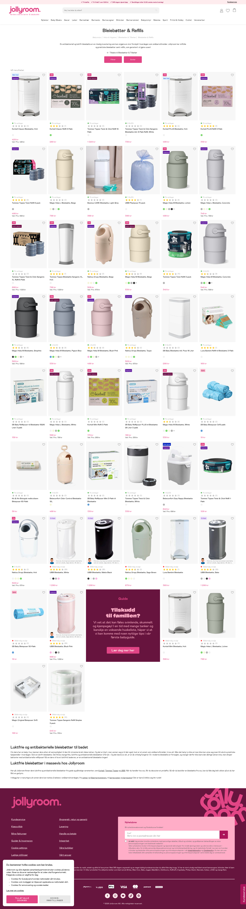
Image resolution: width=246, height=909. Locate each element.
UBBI (123, 770)
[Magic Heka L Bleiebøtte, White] (56, 209)
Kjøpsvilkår (17, 826)
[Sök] (156, 10)
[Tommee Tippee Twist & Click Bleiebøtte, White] (126, 505)
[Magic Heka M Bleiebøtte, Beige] (166, 209)
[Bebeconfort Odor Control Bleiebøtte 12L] (51, 505)
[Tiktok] (130, 895)
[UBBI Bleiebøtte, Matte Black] (53, 579)
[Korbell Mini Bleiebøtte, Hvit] (164, 652)
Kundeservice (232, 2)
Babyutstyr (97, 37)
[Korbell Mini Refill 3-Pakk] (88, 431)
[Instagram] (115, 895)
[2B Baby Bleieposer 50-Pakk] (13, 652)
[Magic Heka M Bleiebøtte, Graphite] (172, 209)
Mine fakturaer (19, 833)
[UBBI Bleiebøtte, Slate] (56, 579)
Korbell (101, 770)
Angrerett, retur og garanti (73, 819)
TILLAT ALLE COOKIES (22, 899)
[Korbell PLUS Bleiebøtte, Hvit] (164, 135)
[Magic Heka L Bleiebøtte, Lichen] (59, 209)
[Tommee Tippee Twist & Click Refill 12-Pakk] (88, 135)
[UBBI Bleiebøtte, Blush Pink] (59, 579)
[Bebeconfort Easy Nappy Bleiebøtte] (164, 505)
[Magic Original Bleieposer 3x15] (13, 726)
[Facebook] (107, 895)
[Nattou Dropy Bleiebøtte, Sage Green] (96, 283)
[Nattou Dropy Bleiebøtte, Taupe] (91, 283)
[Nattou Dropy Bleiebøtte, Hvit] (94, 283)
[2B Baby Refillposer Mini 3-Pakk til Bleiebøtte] (88, 505)
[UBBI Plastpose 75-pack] (126, 209)
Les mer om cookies (15, 890)
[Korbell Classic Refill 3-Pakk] (51, 135)
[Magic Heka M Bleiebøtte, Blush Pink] (88, 357)
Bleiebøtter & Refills (145, 37)
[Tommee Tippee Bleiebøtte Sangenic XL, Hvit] (51, 283)
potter (85, 778)
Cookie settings (19, 847)
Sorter (132, 59)
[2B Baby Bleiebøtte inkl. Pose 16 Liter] (164, 357)
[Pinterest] (138, 895)
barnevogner (115, 778)
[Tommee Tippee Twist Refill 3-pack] (164, 283)
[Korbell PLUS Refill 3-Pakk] (202, 135)
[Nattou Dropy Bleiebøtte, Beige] (88, 283)
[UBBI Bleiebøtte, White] (51, 579)
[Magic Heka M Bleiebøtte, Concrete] (169, 209)
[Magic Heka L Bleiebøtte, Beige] (51, 209)
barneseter (127, 778)
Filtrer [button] (113, 59)
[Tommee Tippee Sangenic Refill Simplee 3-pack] (51, 726)
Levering (63, 826)
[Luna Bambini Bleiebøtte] (164, 579)
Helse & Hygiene (109, 37)
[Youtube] (123, 895)
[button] (227, 10)
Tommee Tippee (111, 770)
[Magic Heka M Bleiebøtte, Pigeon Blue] (51, 357)
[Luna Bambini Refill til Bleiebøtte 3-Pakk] (202, 357)
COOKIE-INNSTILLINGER (55, 899)
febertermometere (98, 778)
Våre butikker (66, 847)
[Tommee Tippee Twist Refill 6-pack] (13, 209)
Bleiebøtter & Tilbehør (127, 37)
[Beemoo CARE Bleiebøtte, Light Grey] (88, 209)
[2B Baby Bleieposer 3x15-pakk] (202, 431)
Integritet (64, 840)
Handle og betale (67, 833)
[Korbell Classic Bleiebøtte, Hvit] (13, 135)
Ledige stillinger (19, 855)
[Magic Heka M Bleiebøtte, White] (164, 431)
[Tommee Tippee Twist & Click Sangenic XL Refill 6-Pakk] (13, 283)
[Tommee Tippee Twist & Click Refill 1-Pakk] (202, 505)
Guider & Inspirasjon (22, 840)
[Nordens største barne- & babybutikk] (24, 9)
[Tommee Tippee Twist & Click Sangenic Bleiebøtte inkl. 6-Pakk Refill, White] (126, 135)
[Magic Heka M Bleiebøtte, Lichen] (164, 209)
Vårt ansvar (65, 855)
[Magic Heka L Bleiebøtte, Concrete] (53, 209)
